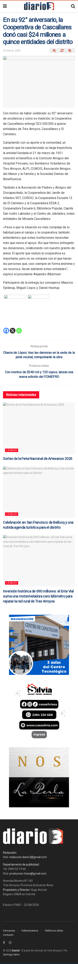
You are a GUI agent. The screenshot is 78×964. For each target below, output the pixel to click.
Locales (11, 450)
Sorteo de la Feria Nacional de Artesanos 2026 (37, 458)
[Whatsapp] (19, 330)
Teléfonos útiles (54, 930)
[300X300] (39, 710)
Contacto (8, 934)
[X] (12, 330)
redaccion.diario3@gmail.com (28, 857)
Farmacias (9, 930)
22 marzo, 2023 (12, 50)
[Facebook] (6, 330)
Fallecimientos (29, 930)
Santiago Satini (11, 954)
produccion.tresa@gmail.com (27, 873)
